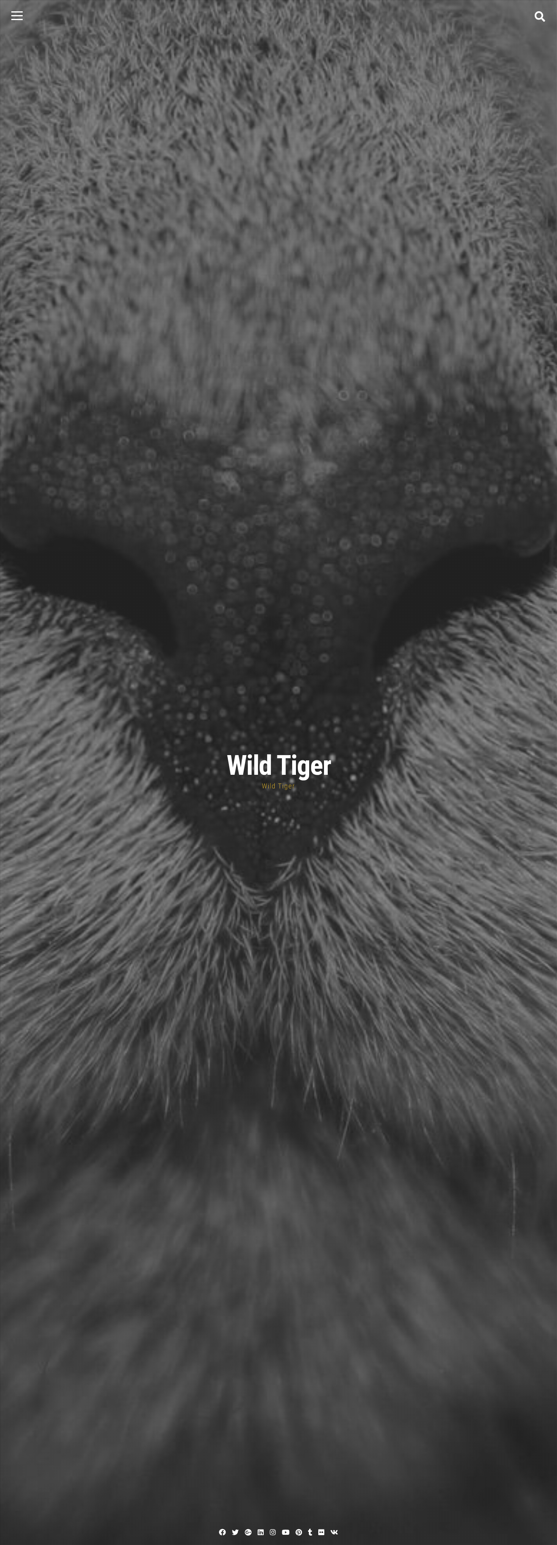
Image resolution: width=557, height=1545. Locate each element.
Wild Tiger (279, 765)
